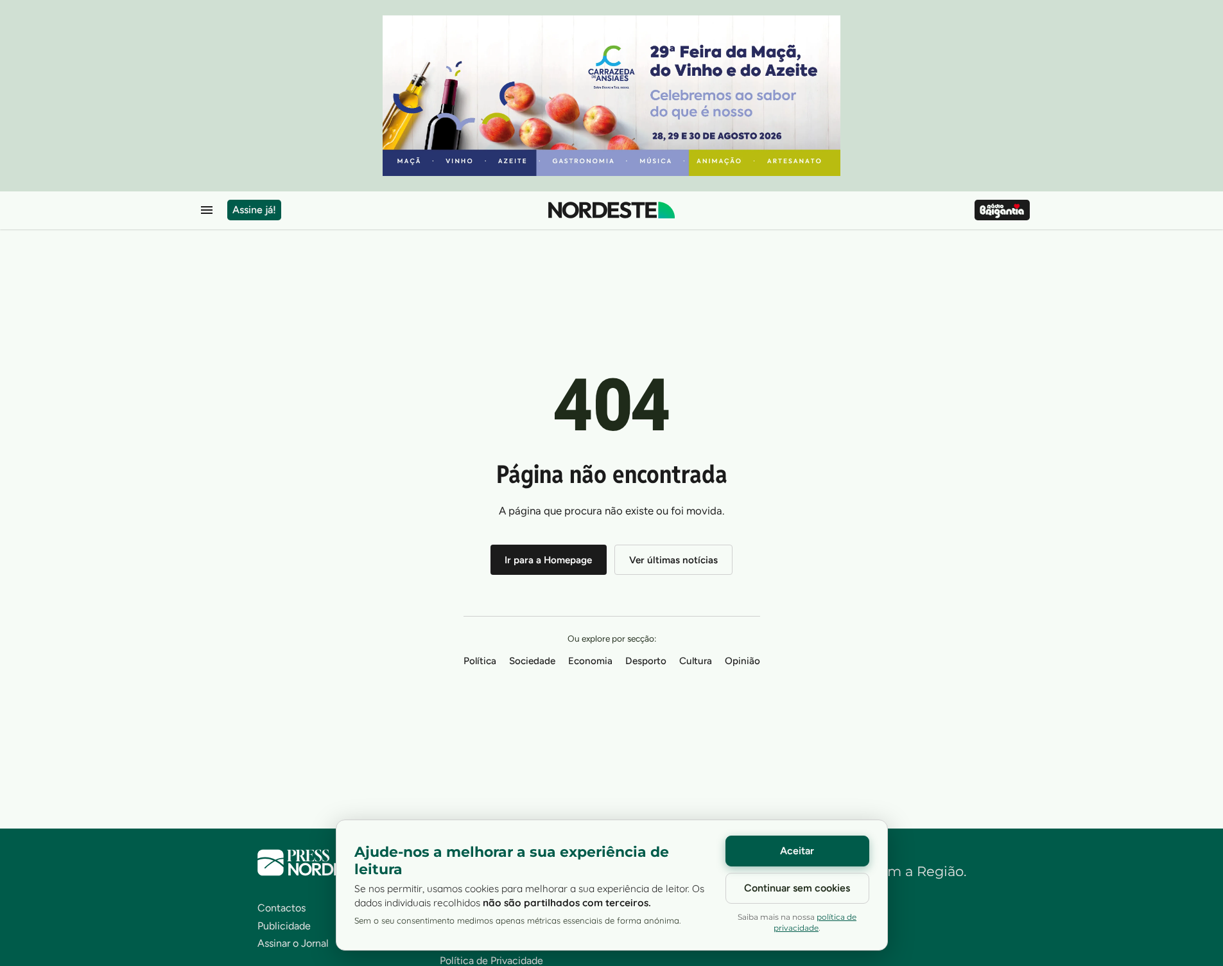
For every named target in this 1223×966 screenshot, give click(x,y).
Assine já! (254, 210)
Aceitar (797, 851)
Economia (590, 661)
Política (480, 661)
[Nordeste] (611, 210)
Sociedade (532, 661)
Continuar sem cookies (797, 888)
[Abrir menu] (207, 210)
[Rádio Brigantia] (1002, 210)
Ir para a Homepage (548, 560)
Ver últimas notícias (673, 560)
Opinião (742, 661)
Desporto (645, 661)
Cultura (695, 661)
